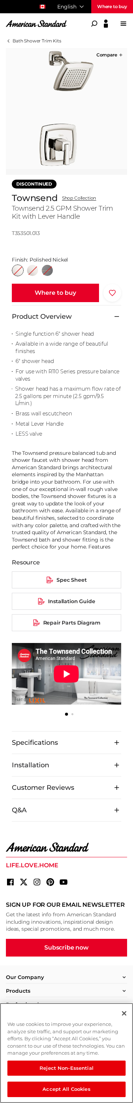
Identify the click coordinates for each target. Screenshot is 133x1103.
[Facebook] (10, 882)
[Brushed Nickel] (32, 270)
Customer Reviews (43, 788)
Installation (30, 765)
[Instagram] (37, 882)
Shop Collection (79, 198)
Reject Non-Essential (66, 1068)
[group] (66, 108)
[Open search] (94, 23)
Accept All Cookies (66, 1089)
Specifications (35, 743)
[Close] (124, 1013)
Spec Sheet (71, 580)
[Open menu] (123, 23)
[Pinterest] (50, 882)
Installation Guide (71, 601)
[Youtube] (63, 882)
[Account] (106, 24)
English (66, 6)
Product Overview (42, 316)
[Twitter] (23, 882)
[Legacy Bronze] (47, 270)
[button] (110, 55)
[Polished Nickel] (18, 270)
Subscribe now (66, 947)
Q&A (19, 810)
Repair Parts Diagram (71, 622)
